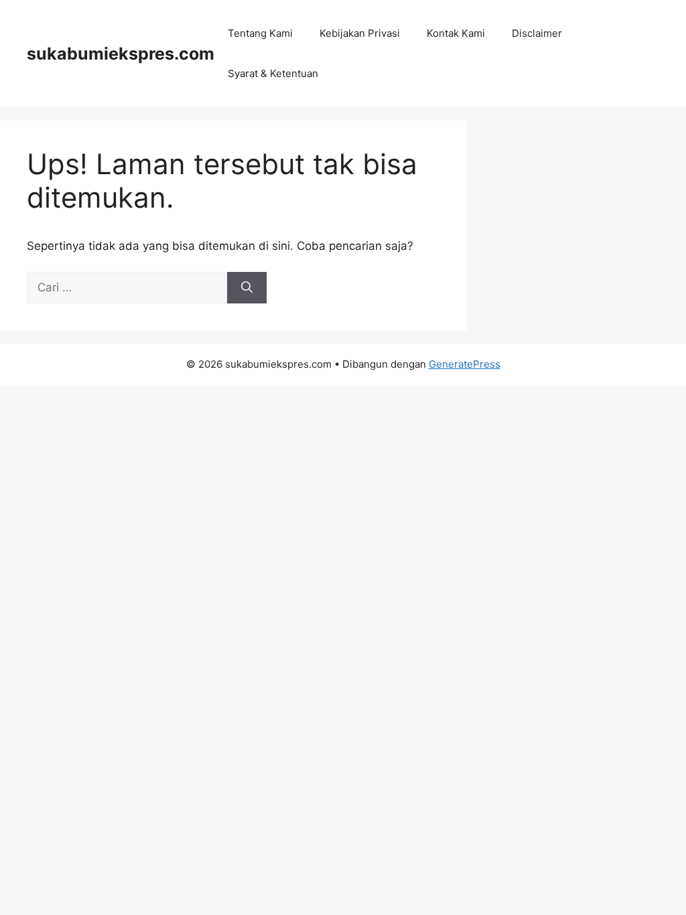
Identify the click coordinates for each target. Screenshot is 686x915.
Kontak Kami (456, 33)
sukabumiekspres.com (120, 54)
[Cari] (247, 288)
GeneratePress (464, 364)
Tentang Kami (260, 33)
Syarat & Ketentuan (273, 73)
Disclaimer (537, 33)
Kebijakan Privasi (360, 33)
